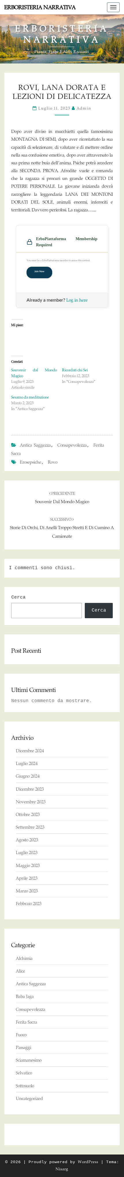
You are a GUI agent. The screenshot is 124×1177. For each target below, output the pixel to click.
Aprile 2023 (26, 878)
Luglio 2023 (26, 852)
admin (84, 108)
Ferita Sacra (26, 1022)
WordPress (88, 1161)
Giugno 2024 (28, 776)
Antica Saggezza (35, 445)
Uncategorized (29, 1098)
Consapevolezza (72, 445)
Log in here (77, 300)
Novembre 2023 (31, 801)
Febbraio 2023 (29, 903)
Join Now (39, 271)
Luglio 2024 (26, 763)
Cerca (18, 597)
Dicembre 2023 (30, 789)
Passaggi (23, 1047)
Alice (20, 971)
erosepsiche (30, 462)
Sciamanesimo (29, 1060)
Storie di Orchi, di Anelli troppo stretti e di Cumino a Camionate (62, 528)
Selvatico (24, 1073)
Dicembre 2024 (30, 750)
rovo (52, 462)
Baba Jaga (25, 996)
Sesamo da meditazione (30, 397)
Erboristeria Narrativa (40, 7)
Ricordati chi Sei (75, 370)
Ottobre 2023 (28, 814)
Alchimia (24, 958)
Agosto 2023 (27, 840)
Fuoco (21, 1034)
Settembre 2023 (30, 827)
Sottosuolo (25, 1085)
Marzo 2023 (27, 891)
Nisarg (62, 1169)
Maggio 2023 (28, 865)
